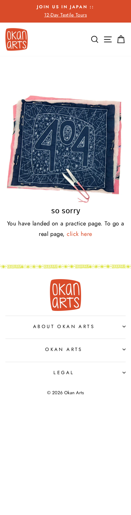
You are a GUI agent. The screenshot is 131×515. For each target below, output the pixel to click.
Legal (63, 372)
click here (79, 234)
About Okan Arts (64, 326)
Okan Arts (64, 349)
